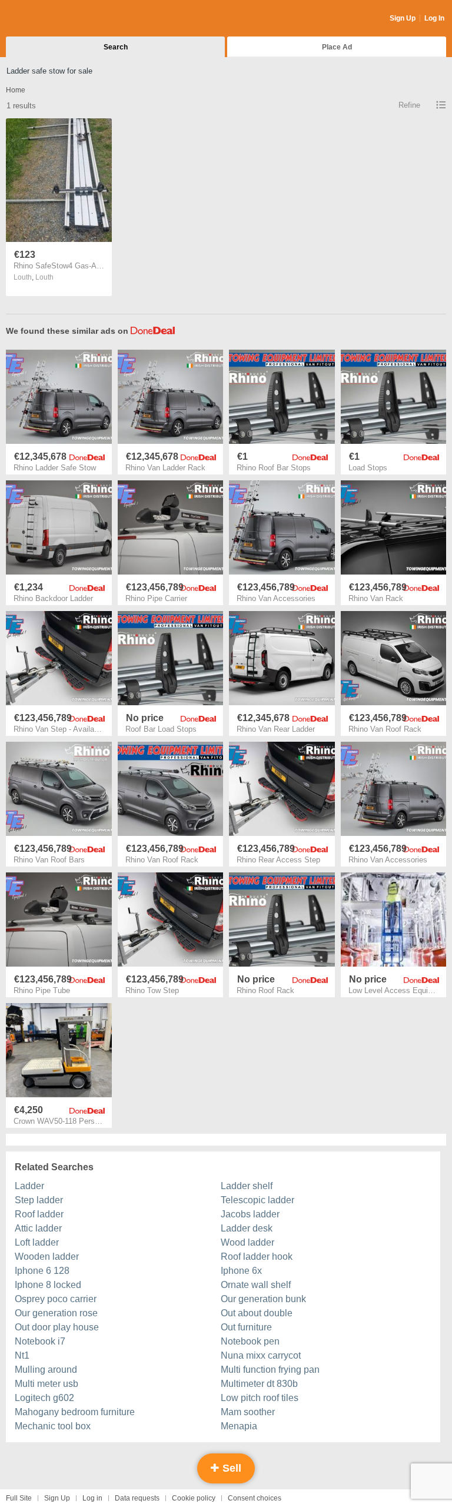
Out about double (257, 1313)
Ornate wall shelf (256, 1285)
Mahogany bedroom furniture (75, 1412)
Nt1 (22, 1355)
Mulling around (46, 1370)
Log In (434, 18)
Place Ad (337, 47)
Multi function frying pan (270, 1370)
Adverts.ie (52, 18)
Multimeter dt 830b (259, 1384)
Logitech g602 (44, 1398)
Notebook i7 (40, 1341)
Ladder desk (246, 1228)
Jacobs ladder (250, 1214)
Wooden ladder (47, 1257)
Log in (92, 1498)
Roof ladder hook (257, 1257)
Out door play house (57, 1327)
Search (116, 47)
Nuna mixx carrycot (261, 1355)
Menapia (239, 1426)
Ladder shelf (246, 1186)
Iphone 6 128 (42, 1271)
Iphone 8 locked (48, 1285)
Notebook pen (250, 1341)
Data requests (137, 1498)
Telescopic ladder (257, 1200)
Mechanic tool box (53, 1426)
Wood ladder (247, 1242)
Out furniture (246, 1327)
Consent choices (254, 1498)
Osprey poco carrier (56, 1299)
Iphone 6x (241, 1271)
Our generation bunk (263, 1299)
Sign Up (403, 18)
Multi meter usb (46, 1384)
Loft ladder (37, 1242)
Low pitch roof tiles (259, 1398)
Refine (409, 105)
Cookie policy (193, 1498)
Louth (44, 277)
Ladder (29, 1186)
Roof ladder (39, 1214)
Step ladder (39, 1200)
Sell (230, 1468)
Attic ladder (38, 1228)
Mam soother (248, 1412)
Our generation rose (56, 1313)
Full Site (19, 1498)
